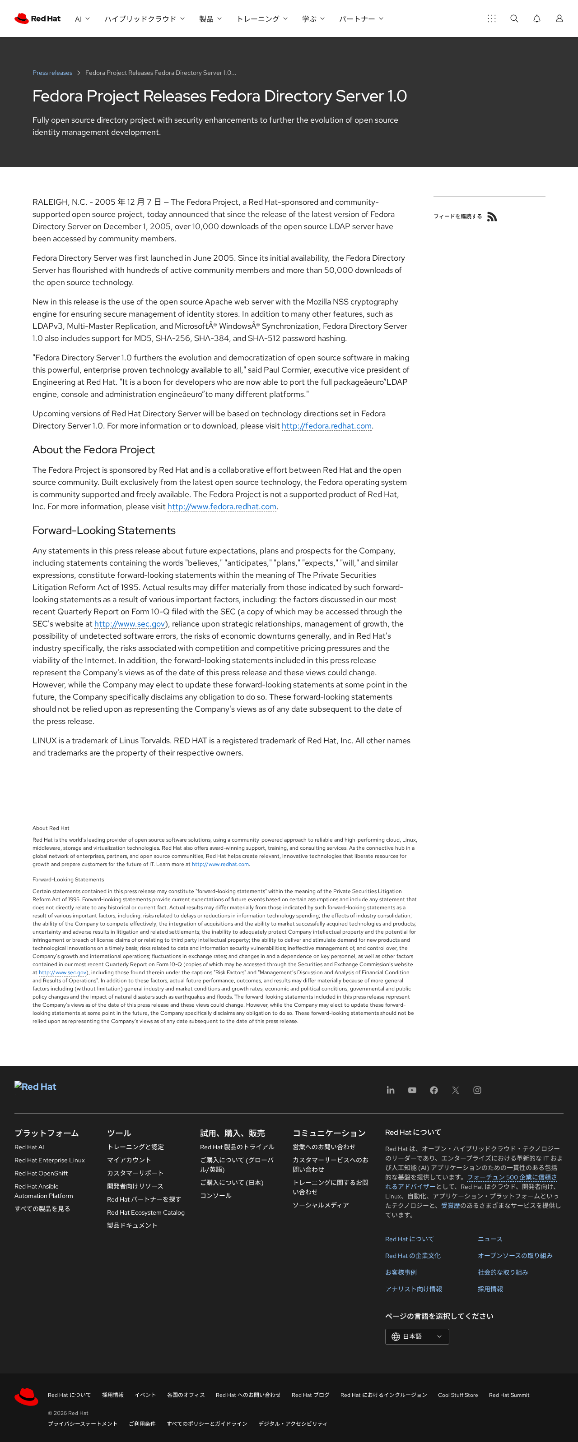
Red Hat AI (29, 1147)
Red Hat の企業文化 (413, 1256)
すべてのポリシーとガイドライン (207, 1424)
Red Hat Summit (509, 1395)
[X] (455, 1093)
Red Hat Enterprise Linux (49, 1160)
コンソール (216, 1196)
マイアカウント (129, 1160)
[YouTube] (412, 1093)
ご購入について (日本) (232, 1183)
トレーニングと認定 (135, 1147)
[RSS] (492, 216)
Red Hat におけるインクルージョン (383, 1395)
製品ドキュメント (132, 1225)
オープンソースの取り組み (515, 1256)
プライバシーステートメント (83, 1424)
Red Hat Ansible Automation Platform (43, 1191)
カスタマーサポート (135, 1173)
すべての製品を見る (42, 1209)
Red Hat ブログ (311, 1395)
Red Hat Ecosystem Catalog (146, 1212)
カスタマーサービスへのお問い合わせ (330, 1165)
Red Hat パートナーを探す (144, 1199)
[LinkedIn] (390, 1093)
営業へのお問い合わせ (324, 1147)
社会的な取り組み (503, 1272)
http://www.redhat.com (220, 864)
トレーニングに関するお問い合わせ (330, 1187)
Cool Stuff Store (458, 1395)
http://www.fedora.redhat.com (222, 506)
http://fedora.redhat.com (327, 425)
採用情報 (490, 1289)
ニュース (490, 1239)
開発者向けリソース (135, 1186)
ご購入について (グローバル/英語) (237, 1165)
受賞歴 (450, 1206)
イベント (145, 1395)
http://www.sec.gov (129, 623)
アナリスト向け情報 (413, 1289)
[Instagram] (477, 1093)
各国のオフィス (186, 1395)
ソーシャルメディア (321, 1205)
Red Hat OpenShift (41, 1173)
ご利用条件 (142, 1424)
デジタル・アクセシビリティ (293, 1424)
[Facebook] (434, 1093)
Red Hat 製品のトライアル (237, 1147)
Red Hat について (409, 1239)
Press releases (53, 73)
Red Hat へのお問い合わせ (248, 1395)
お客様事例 (401, 1272)
